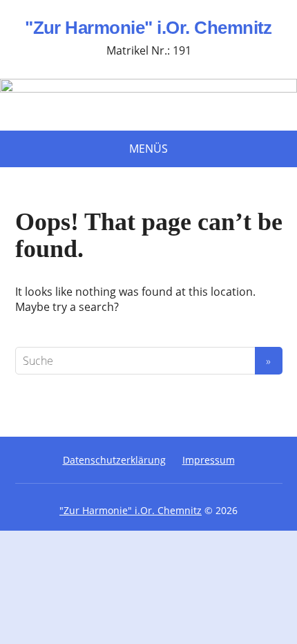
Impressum (208, 459)
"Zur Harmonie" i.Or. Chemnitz (148, 28)
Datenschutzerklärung (114, 459)
